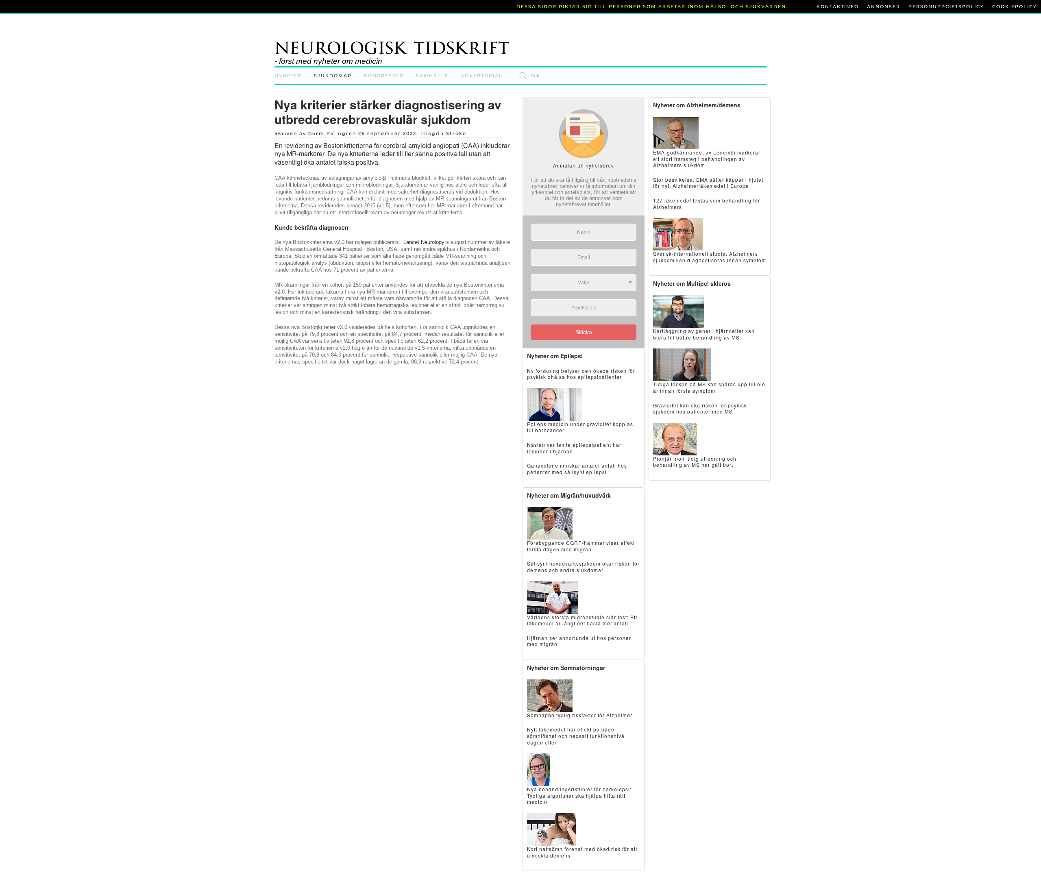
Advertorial (482, 75)
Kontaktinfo (838, 6)
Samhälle (432, 75)
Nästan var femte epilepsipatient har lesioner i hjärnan (574, 448)
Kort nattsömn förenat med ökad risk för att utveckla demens (582, 852)
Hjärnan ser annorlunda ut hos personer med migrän (579, 641)
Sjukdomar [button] (333, 75)
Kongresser (384, 75)
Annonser (883, 6)
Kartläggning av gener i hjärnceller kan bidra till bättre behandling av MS (704, 334)
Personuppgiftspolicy (946, 6)
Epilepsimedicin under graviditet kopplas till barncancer (580, 427)
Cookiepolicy (1014, 6)
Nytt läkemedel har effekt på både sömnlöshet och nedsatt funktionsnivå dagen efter (576, 735)
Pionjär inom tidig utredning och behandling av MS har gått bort (694, 461)
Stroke (456, 133)
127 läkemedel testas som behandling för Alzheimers (706, 203)
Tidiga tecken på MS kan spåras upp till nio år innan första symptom (709, 387)
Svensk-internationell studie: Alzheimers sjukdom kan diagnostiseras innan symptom (709, 256)
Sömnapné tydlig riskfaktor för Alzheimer (579, 715)
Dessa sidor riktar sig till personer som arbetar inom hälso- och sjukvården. (652, 6)
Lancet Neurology (423, 242)
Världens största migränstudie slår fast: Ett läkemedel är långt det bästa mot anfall (582, 620)
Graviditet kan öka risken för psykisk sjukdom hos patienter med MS (700, 408)
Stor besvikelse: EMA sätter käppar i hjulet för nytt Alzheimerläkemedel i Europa (708, 182)
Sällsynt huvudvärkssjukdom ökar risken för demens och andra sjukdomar (583, 566)
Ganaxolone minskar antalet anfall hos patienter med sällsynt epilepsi (577, 468)
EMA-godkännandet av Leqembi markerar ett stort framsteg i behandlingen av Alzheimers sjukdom (706, 158)
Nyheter (288, 75)
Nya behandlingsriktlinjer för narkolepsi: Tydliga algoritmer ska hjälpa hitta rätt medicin (579, 795)
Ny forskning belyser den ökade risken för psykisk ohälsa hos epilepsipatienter (581, 374)
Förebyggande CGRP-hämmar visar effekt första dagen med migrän (581, 546)
